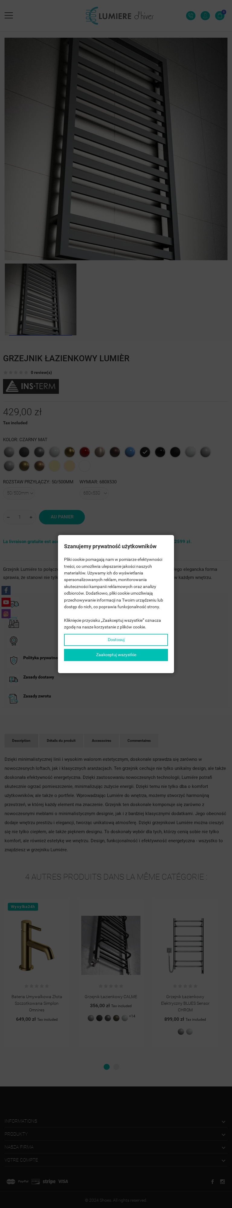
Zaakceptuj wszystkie (116, 654)
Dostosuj (116, 639)
